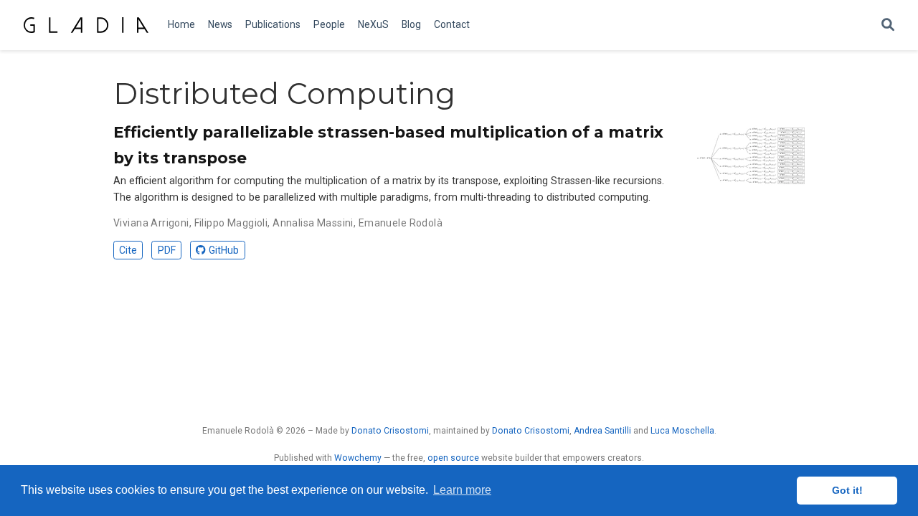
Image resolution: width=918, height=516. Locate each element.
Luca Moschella (682, 431)
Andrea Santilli (602, 431)
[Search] (887, 25)
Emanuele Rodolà (401, 223)
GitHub (224, 250)
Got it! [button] (847, 490)
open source (453, 458)
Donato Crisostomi (390, 431)
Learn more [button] (462, 490)
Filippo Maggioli (231, 223)
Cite (128, 250)
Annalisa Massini (313, 223)
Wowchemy (358, 458)
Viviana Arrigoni (151, 223)
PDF (167, 250)
